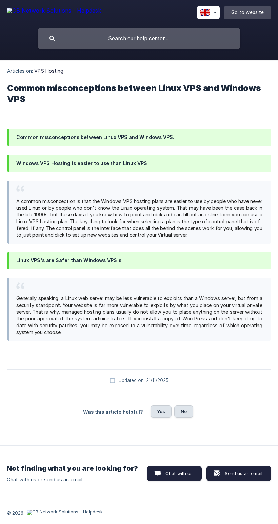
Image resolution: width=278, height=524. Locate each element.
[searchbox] (139, 38)
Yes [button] (161, 411)
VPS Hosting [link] (48, 71)
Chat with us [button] (179, 473)
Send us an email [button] (243, 473)
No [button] (184, 411)
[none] (54, 11)
